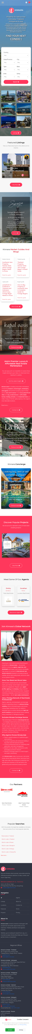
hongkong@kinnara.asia (9, 887)
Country (6, 52)
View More (15, 185)
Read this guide (6, 275)
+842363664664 (6, 992)
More (15, 233)
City (18, 59)
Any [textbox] (5, 55)
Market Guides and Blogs (19, 250)
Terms (17, 909)
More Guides (15, 306)
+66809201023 (6, 955)
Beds (18, 66)
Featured (3, 909)
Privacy (18, 912)
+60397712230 (6, 1004)
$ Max (18, 73)
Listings (15, 133)
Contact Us (15, 410)
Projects (3, 912)
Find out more (15, 347)
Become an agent (15, 612)
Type (5, 66)
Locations (3, 905)
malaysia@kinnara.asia (8, 1006)
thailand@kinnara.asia (8, 957)
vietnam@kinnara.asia (8, 994)
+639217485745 (6, 979)
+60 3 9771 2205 (15, 1008)
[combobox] (16, 55)
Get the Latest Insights (15, 381)
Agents (18, 897)
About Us (18, 901)
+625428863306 (6, 967)
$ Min (5, 73)
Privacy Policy (23, 1024)
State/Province (8, 59)
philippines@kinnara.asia (9, 981)
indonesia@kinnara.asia (8, 969)
